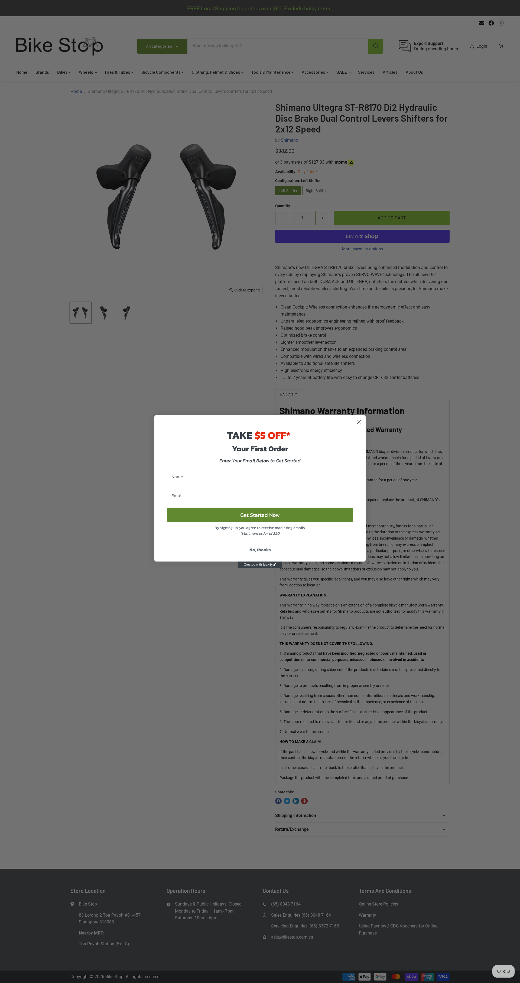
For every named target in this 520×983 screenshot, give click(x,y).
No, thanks (260, 549)
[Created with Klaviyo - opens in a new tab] (260, 565)
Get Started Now (260, 515)
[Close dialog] (358, 422)
